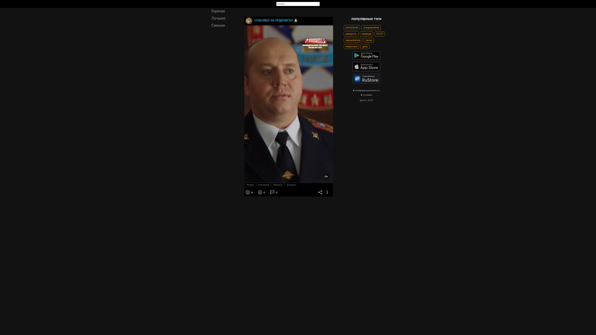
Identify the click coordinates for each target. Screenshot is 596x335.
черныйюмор (353, 40)
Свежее (218, 25)
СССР (379, 34)
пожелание (351, 27)
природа (366, 34)
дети (365, 46)
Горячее (218, 11)
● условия (366, 95)
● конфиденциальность (366, 90)
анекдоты (351, 34)
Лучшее (218, 18)
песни (369, 40)
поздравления (371, 27)
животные (351, 46)
